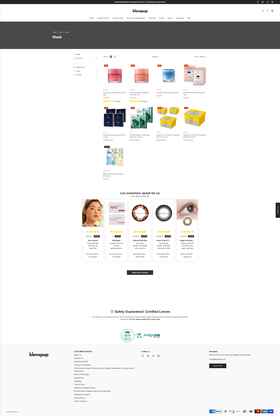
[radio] (111, 57)
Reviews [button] (278, 210)
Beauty (78, 54)
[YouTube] (267, 2)
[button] (200, 57)
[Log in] (267, 10)
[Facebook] (258, 2)
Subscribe (217, 366)
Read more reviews (140, 272)
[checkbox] (86, 58)
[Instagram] (262, 2)
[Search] (262, 10)
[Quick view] (124, 85)
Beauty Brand (80, 67)
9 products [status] (155, 56)
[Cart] (272, 10)
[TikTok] (272, 2)
